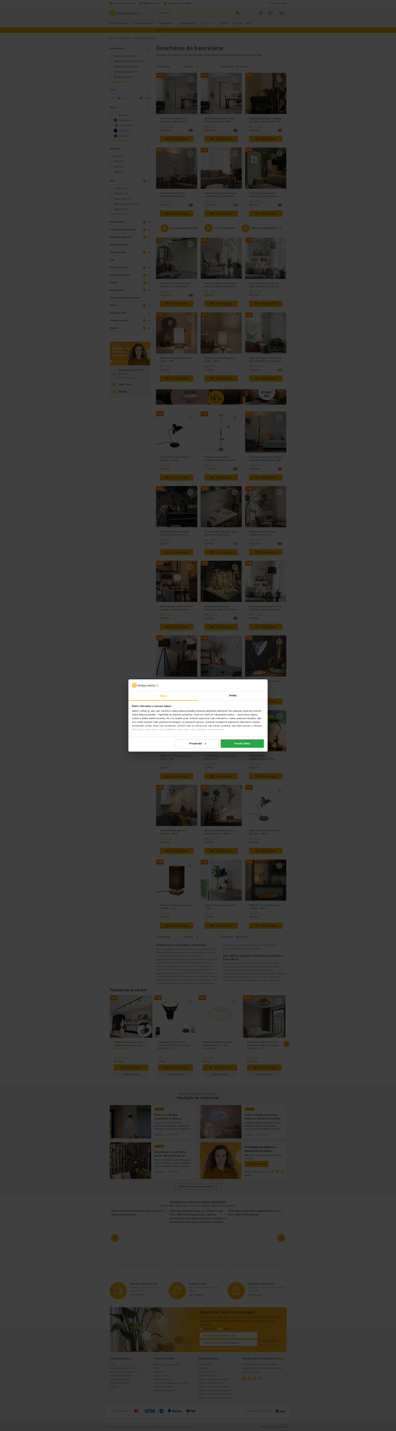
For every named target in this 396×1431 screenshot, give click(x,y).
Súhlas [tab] (163, 696)
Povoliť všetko (242, 743)
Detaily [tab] (233, 695)
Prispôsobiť (195, 743)
